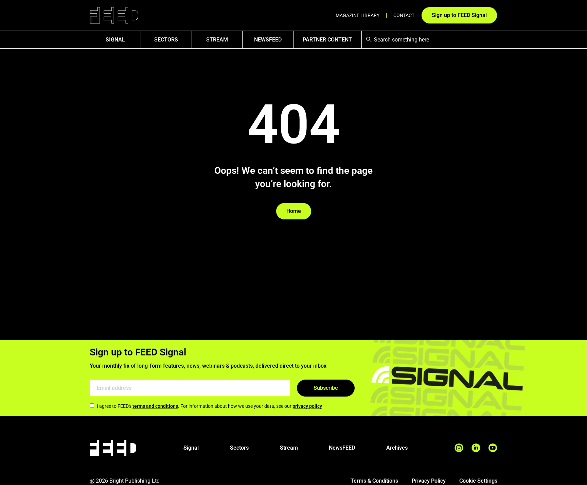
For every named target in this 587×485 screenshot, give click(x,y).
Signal (191, 448)
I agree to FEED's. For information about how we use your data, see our (209, 406)
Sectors (166, 39)
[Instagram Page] (459, 447)
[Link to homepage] (114, 15)
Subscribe (326, 388)
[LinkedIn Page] (476, 447)
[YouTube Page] (492, 447)
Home (293, 211)
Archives (397, 448)
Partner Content (327, 39)
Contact (403, 15)
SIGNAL (115, 39)
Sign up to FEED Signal (459, 15)
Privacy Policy (429, 481)
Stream (217, 39)
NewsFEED (268, 39)
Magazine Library (357, 15)
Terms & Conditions (374, 481)
